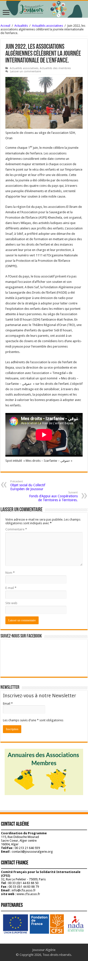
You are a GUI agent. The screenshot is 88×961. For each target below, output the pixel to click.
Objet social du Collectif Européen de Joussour (27, 485)
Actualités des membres (55, 68)
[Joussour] (44, 9)
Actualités (21, 25)
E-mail (10, 588)
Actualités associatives (47, 25)
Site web (11, 603)
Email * (8, 703)
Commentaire (16, 529)
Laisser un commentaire (25, 71)
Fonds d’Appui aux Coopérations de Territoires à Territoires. (53, 496)
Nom (10, 572)
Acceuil (5, 25)
